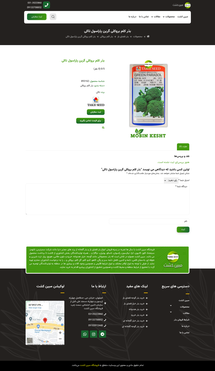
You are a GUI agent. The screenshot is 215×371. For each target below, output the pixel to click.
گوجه (89, 257)
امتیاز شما (183, 180)
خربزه (69, 257)
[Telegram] (102, 334)
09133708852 (34, 8)
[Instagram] (93, 334)
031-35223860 (35, 3)
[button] (37, 16)
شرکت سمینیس (43, 250)
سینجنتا (150, 253)
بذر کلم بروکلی (86, 86)
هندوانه (77, 257)
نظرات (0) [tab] (183, 146)
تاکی (98, 92)
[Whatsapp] (84, 334)
